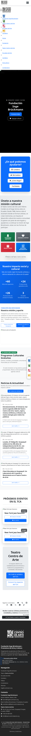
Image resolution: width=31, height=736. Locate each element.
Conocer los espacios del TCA (15, 583)
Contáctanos (6, 68)
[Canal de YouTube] (11, 605)
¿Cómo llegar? (17, 181)
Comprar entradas (16, 516)
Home (4, 38)
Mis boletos (17, 175)
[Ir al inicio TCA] (15, 634)
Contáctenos (4, 683)
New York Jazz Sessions (15, 513)
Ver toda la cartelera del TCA (15, 575)
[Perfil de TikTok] (23, 605)
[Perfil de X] (15, 605)
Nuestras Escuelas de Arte (23, 325)
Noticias (3, 685)
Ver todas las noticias (15, 391)
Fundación (5, 43)
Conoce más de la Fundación (8, 325)
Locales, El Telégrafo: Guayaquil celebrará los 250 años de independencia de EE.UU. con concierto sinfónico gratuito (14, 445)
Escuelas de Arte (7, 28)
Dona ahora (5, 63)
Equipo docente (15, 118)
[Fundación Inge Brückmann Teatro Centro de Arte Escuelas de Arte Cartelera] (29, 368)
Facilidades (16, 186)
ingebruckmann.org (6, 688)
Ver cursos (15, 114)
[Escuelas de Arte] (29, 370)
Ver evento (16, 520)
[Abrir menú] (28, 2)
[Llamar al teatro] (22, 603)
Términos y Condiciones (16, 731)
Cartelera (5, 33)
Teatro (7, 673)
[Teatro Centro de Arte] (29, 365)
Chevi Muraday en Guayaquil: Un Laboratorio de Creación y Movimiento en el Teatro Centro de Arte (15, 474)
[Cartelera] (29, 375)
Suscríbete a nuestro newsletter (16, 617)
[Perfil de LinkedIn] (19, 605)
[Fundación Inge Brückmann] (29, 360)
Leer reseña (15, 426)
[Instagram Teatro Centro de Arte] (26, 603)
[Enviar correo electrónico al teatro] (18, 603)
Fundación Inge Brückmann (10, 18)
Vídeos (3, 680)
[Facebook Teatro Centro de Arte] (7, 605)
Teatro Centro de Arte (8, 23)
